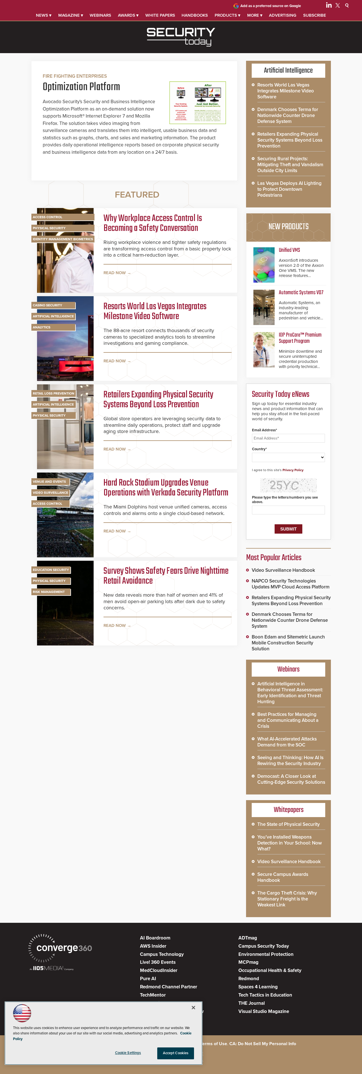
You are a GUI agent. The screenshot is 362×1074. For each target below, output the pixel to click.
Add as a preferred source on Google (270, 6)
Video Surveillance (50, 493)
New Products (288, 226)
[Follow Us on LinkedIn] (329, 6)
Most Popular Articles (273, 557)
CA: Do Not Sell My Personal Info (262, 1044)
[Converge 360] (60, 949)
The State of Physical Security (288, 824)
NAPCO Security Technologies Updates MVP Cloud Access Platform (290, 584)
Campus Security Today (263, 946)
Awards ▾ (128, 15)
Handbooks (195, 15)
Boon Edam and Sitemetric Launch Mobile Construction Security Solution (288, 643)
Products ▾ (227, 15)
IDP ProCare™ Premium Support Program (300, 338)
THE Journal (251, 1003)
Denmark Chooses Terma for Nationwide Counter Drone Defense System (287, 115)
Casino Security (47, 305)
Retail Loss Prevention (53, 393)
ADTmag (247, 938)
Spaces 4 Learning (258, 987)
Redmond (248, 979)
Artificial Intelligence (53, 316)
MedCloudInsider (158, 970)
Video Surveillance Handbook (283, 570)
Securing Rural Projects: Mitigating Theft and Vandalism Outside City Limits (290, 165)
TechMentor (153, 995)
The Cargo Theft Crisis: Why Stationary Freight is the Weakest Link (287, 899)
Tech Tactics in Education (265, 995)
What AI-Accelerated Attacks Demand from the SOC (287, 742)
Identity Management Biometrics (63, 239)
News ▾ (43, 15)
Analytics (41, 327)
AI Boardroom (155, 938)
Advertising (282, 15)
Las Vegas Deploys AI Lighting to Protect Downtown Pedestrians (289, 189)
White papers (160, 15)
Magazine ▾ (70, 15)
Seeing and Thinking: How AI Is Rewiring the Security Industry (290, 760)
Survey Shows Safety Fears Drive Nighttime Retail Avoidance (166, 576)
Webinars (100, 15)
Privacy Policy (293, 470)
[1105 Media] (52, 968)
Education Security (51, 570)
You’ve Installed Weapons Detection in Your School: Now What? (289, 843)
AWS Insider (153, 946)
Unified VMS (289, 250)
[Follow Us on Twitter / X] (337, 6)
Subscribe (314, 15)
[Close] (193, 1007)
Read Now (115, 272)
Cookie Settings (128, 1053)
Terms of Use (213, 1044)
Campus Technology (162, 954)
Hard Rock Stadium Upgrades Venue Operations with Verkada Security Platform (166, 488)
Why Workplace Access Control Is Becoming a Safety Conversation (153, 224)
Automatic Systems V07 (301, 292)
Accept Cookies (176, 1053)
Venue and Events (49, 482)
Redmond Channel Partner (168, 987)
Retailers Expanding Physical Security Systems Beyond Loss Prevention (158, 400)
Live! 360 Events (158, 962)
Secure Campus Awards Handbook (282, 877)
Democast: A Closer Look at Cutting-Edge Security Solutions (291, 779)
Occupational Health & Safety (269, 970)
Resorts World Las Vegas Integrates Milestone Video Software (155, 312)
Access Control (47, 217)
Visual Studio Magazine (263, 1011)
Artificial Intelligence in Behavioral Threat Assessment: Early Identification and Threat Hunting (290, 693)
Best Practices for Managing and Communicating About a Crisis (287, 720)
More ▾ (254, 15)
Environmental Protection (266, 954)
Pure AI (148, 979)
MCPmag (248, 962)
